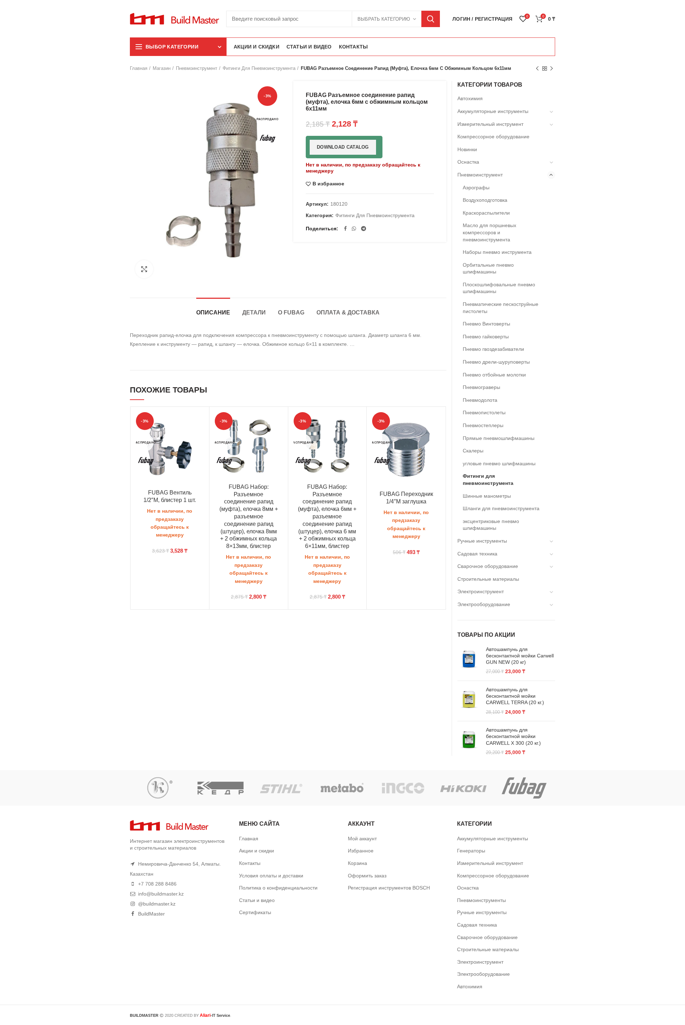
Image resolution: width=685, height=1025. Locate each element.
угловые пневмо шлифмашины (499, 463)
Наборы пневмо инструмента (497, 252)
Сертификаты (255, 912)
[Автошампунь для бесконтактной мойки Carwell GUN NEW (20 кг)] (469, 660)
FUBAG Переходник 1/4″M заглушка (406, 497)
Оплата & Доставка (348, 312)
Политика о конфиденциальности (278, 888)
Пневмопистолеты (484, 412)
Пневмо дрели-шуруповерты (496, 362)
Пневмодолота (480, 400)
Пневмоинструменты (481, 900)
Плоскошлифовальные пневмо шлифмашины (499, 288)
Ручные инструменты (482, 541)
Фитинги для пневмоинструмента (259, 68)
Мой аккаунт (362, 838)
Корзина (357, 863)
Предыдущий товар (537, 68)
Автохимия (470, 98)
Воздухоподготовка (485, 200)
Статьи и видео (257, 900)
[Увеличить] (144, 269)
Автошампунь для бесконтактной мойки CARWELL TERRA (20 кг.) (515, 696)
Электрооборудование (483, 604)
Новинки (467, 149)
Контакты (249, 863)
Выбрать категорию (383, 19)
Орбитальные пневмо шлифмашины (488, 268)
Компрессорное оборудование (493, 136)
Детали (254, 312)
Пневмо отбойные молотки (494, 375)
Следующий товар (551, 68)
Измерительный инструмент (490, 124)
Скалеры (473, 450)
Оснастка (468, 162)
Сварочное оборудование (487, 566)
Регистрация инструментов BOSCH (389, 888)
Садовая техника (477, 554)
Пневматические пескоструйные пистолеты (500, 307)
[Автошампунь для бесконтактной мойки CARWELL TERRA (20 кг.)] (469, 701)
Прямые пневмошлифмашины (498, 438)
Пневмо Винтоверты (486, 324)
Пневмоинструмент (196, 68)
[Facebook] (345, 228)
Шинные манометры (487, 496)
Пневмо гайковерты (486, 336)
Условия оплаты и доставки (271, 875)
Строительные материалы (488, 579)
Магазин (162, 68)
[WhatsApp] (354, 228)
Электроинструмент (480, 591)
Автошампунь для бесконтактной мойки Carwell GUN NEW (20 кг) (520, 655)
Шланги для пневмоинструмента (501, 508)
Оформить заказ (367, 875)
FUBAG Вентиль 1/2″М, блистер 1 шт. (169, 496)
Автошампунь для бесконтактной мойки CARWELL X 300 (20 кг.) (513, 736)
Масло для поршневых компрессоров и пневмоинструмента (489, 232)
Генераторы (471, 851)
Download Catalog (343, 147)
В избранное (328, 183)
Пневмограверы (481, 387)
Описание (213, 312)
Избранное (361, 851)
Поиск (430, 19)
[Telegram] (364, 228)
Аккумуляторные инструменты (492, 111)
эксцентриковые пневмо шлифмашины (491, 524)
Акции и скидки (256, 851)
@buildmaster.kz (157, 904)
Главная (138, 68)
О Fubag (291, 312)
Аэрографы (476, 187)
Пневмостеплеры (483, 425)
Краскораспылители (486, 213)
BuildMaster (151, 914)
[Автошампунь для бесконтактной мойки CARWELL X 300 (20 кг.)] (469, 741)
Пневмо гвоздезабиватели (493, 349)
